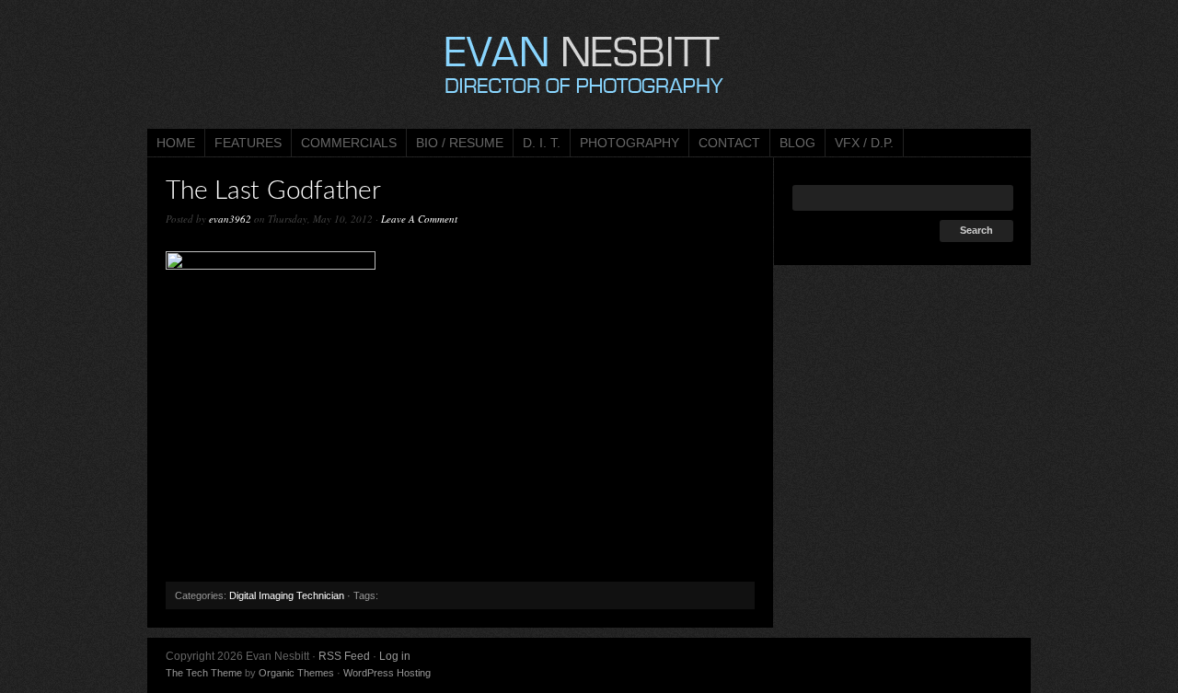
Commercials (349, 142)
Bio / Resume (459, 142)
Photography (629, 142)
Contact (729, 142)
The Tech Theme (204, 672)
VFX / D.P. (864, 142)
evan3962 (230, 218)
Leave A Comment (419, 218)
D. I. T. (541, 142)
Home (175, 142)
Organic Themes (296, 672)
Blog (797, 142)
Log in (394, 656)
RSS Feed (344, 656)
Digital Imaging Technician (286, 595)
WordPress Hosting (387, 672)
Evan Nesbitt (589, 64)
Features (248, 142)
